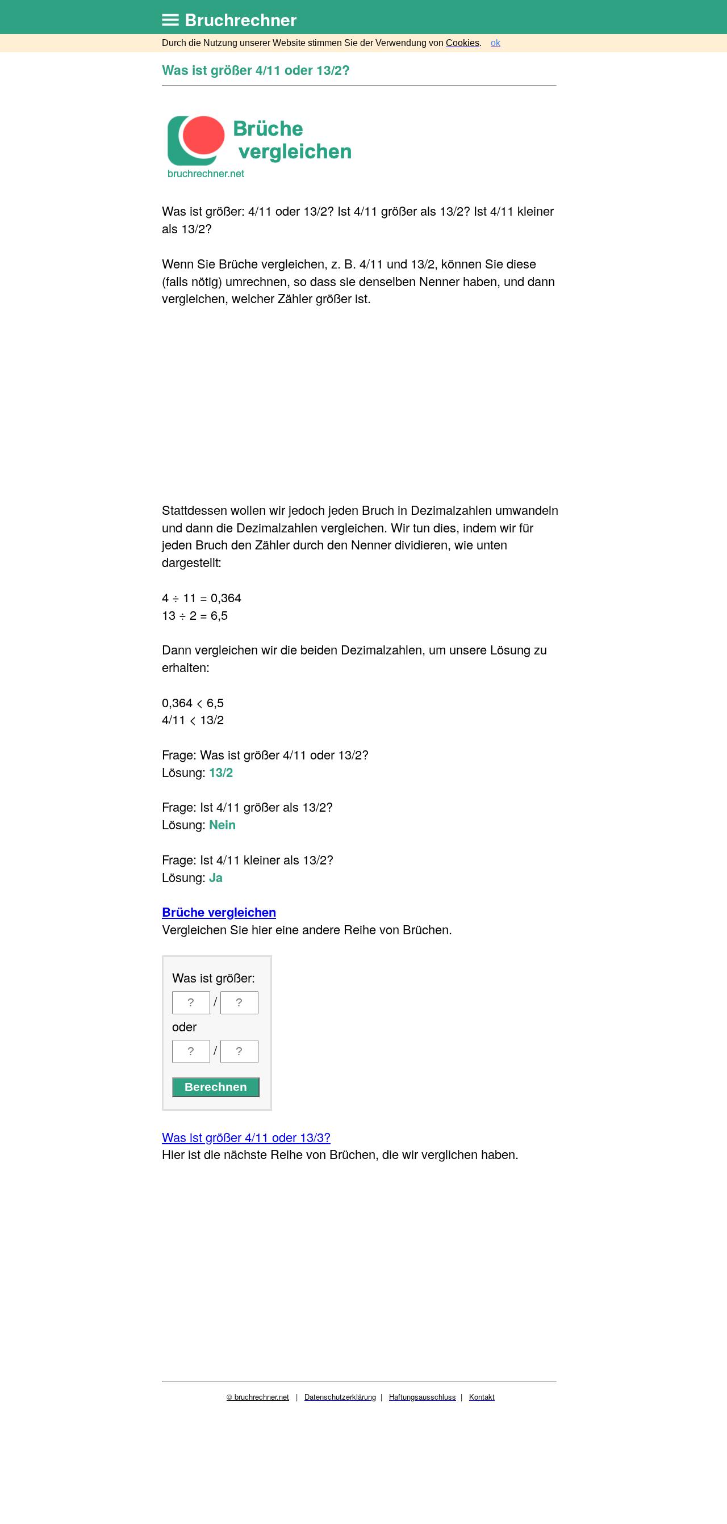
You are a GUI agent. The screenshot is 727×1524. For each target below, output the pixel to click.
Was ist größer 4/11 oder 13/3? (246, 1136)
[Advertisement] (360, 404)
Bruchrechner (241, 19)
